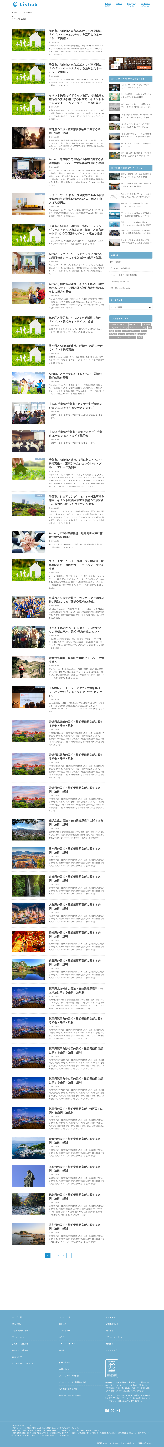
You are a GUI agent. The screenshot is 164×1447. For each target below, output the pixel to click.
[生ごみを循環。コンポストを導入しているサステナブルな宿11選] (114, 97)
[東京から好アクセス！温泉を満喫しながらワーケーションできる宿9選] (114, 176)
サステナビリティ (129, 337)
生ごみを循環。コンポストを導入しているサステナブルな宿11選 (136, 95)
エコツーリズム (115, 337)
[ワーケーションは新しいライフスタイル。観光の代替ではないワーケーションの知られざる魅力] (114, 215)
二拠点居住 (114, 328)
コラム (61, 1337)
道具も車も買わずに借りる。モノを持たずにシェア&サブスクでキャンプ (136, 154)
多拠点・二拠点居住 (20, 1344)
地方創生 (113, 334)
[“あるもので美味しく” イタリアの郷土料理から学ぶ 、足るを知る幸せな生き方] (114, 136)
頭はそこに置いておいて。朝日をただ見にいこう (136, 144)
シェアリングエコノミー (130, 331)
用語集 (61, 1350)
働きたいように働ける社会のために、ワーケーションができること (136, 204)
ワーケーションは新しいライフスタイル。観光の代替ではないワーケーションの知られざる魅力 (136, 214)
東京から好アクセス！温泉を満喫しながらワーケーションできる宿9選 (136, 175)
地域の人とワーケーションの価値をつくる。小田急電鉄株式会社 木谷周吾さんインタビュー (136, 232)
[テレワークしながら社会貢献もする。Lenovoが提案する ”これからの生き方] (114, 242)
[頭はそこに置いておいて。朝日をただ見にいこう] (114, 146)
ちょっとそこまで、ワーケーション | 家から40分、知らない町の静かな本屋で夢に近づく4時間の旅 (136, 195)
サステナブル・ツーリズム (23, 1363)
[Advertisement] (35, 1288)
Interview (131, 5)
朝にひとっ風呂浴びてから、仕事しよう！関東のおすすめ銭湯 (136, 184)
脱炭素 (140, 337)
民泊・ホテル (17, 1357)
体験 (149, 328)
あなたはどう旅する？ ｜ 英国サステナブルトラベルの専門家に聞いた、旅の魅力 (136, 105)
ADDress (130, 334)
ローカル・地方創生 (20, 1350)
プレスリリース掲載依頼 (120, 268)
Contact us (145, 5)
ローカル (122, 334)
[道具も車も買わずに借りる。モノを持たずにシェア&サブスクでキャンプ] (114, 155)
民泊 (111, 331)
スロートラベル (135, 328)
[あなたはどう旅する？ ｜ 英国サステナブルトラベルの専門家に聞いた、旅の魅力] (114, 107)
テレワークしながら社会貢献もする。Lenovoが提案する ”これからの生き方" (136, 241)
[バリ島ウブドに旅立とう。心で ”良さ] (114, 126)
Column (119, 5)
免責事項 (109, 1344)
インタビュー (64, 1330)
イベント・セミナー (67, 1344)
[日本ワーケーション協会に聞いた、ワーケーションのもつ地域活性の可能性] (114, 224)
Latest (108, 5)
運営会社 (109, 1330)
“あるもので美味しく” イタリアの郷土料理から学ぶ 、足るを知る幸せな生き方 (136, 135)
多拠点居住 (146, 324)
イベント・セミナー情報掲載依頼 (123, 275)
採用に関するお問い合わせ (120, 288)
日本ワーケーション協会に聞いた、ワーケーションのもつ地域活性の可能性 (136, 223)
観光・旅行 (16, 1324)
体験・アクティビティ (21, 1330)
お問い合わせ (115, 262)
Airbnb (137, 334)
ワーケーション (134, 324)
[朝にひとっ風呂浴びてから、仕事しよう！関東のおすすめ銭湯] (114, 186)
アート (143, 331)
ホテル (117, 331)
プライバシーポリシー (115, 1337)
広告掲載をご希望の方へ (120, 281)
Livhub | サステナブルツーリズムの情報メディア (120, 1443)
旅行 (144, 328)
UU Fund (110, 1388)
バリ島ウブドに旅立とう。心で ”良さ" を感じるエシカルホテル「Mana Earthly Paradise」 (136, 125)
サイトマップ (111, 1350)
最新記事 (62, 1324)
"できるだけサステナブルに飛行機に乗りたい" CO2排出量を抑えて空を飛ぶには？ (136, 116)
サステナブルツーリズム (118, 324)
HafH (144, 334)
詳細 (138, 1401)
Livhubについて (112, 1324)
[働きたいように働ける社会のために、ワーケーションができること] (114, 206)
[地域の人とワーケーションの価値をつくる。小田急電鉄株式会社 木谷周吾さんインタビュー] (114, 233)
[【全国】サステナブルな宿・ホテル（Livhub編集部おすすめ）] (114, 87)
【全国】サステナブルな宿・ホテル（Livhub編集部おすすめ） (135, 86)
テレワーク (124, 328)
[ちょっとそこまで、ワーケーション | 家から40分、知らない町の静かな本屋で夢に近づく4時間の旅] (114, 196)
